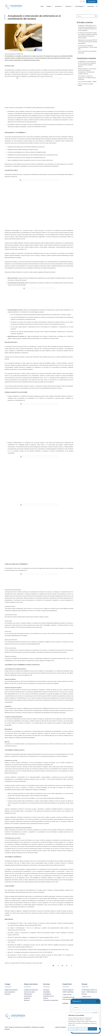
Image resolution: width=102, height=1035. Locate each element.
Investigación (47, 994)
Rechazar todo (82, 1028)
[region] (82, 1022)
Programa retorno (48, 996)
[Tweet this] (62, 965)
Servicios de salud (29, 992)
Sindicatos (27, 998)
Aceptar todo (92, 1028)
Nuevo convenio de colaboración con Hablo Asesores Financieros (87, 77)
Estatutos (7, 994)
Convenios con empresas (50, 1000)
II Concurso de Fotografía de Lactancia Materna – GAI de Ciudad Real (87, 47)
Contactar (65, 1003)
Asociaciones (28, 996)
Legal (56, 1027)
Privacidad (62, 1027)
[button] (97, 1001)
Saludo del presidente (11, 990)
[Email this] (54, 965)
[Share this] (58, 965)
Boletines (27, 1000)
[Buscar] (96, 6)
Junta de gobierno (10, 992)
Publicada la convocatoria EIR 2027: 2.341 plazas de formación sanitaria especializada (87, 41)
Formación (46, 990)
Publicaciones (28, 994)
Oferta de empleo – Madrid (89, 81)
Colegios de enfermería (31, 990)
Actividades (46, 992)
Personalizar (72, 1028)
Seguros (45, 998)
